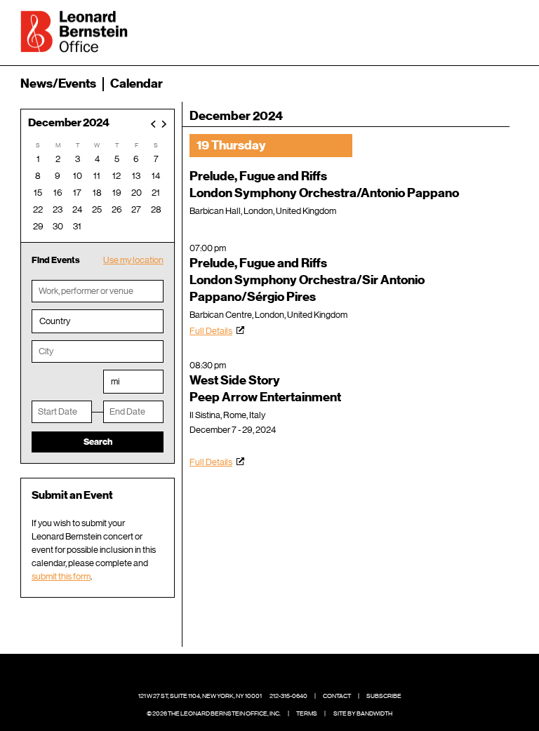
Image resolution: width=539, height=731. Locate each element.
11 (96, 175)
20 (136, 192)
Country (54, 321)
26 (117, 209)
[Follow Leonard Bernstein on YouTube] (302, 675)
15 (38, 192)
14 (156, 175)
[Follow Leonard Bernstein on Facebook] (237, 675)
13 (136, 175)
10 (77, 175)
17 (77, 192)
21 (156, 192)
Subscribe (383, 696)
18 (97, 192)
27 (136, 209)
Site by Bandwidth (362, 713)
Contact (337, 696)
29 (38, 226)
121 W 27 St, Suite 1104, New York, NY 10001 (200, 696)
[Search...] (463, 30)
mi (115, 381)
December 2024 (68, 123)
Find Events (56, 260)
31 (77, 226)
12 (116, 175)
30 (58, 226)
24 (77, 209)
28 (156, 209)
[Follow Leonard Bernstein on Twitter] (259, 675)
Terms (306, 713)
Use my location (133, 260)
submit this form (61, 576)
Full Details (210, 331)
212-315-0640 (288, 696)
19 (116, 192)
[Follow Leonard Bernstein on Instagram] (281, 675)
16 (57, 192)
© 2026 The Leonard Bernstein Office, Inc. (214, 713)
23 (57, 209)
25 (97, 209)
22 (38, 209)
